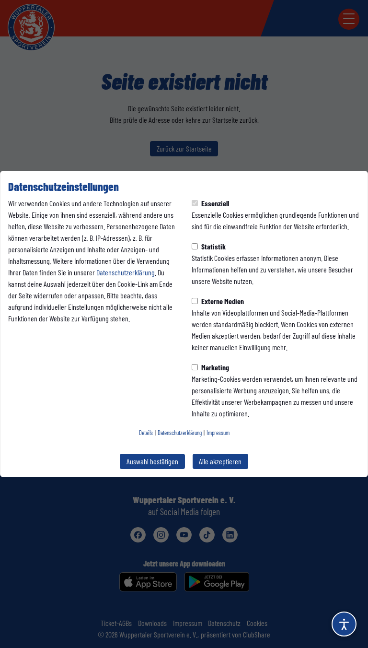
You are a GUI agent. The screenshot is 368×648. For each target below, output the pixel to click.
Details (146, 432)
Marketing (214, 367)
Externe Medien (222, 301)
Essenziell (214, 203)
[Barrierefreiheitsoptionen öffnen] (344, 624)
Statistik (213, 246)
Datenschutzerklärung (125, 272)
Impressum (218, 432)
